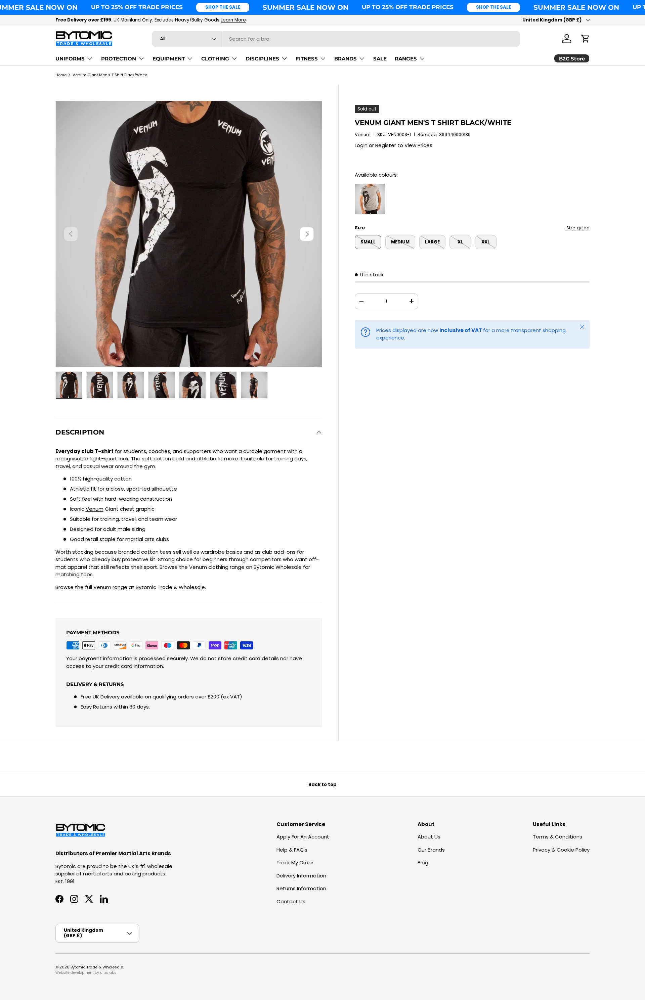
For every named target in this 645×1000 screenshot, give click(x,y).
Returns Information (301, 888)
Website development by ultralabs (85, 972)
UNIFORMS (70, 58)
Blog (423, 862)
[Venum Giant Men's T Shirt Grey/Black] (370, 187)
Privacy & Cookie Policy (561, 849)
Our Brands (431, 849)
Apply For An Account (302, 836)
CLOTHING (215, 58)
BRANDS (345, 58)
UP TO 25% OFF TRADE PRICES (137, 7)
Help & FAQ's (291, 849)
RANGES (406, 58)
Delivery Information (301, 875)
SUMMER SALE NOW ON (305, 7)
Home (61, 75)
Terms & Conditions (557, 836)
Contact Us (290, 901)
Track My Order (294, 862)
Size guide (578, 228)
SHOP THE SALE (222, 7)
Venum (363, 134)
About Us (429, 836)
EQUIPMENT (169, 58)
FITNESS (307, 58)
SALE (380, 58)
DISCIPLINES (262, 58)
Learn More (233, 20)
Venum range (110, 587)
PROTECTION (118, 58)
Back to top (322, 784)
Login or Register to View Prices (393, 145)
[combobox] (336, 39)
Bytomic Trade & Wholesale (97, 967)
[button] (585, 38)
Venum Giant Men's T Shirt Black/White (110, 75)
